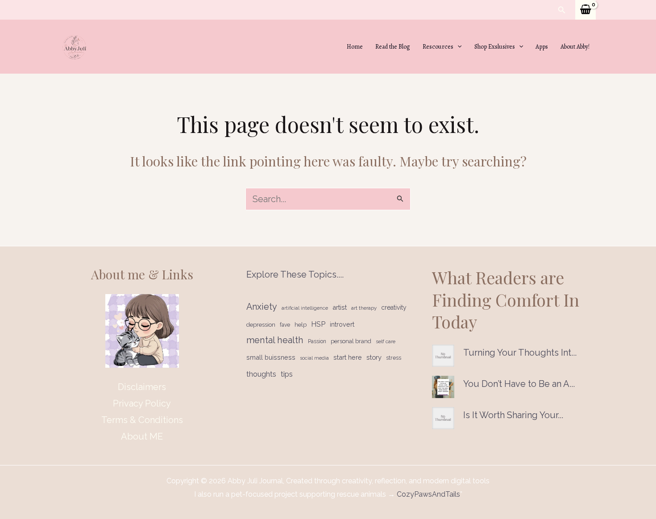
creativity (394, 307)
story (374, 357)
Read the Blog (392, 46)
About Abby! (575, 46)
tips (287, 374)
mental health (274, 340)
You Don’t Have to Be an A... (519, 383)
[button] (562, 10)
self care (385, 341)
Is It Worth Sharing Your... (513, 415)
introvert (342, 324)
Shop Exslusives (494, 46)
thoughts (261, 374)
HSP (318, 324)
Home (355, 46)
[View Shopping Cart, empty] (585, 10)
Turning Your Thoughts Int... (520, 352)
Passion (317, 341)
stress (393, 357)
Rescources (438, 46)
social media (314, 358)
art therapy (364, 308)
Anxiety (261, 307)
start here (347, 357)
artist (339, 307)
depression (260, 324)
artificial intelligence (305, 308)
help (301, 324)
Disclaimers (142, 387)
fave (285, 325)
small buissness (270, 357)
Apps (542, 46)
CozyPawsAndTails (427, 494)
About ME (142, 436)
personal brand (351, 341)
